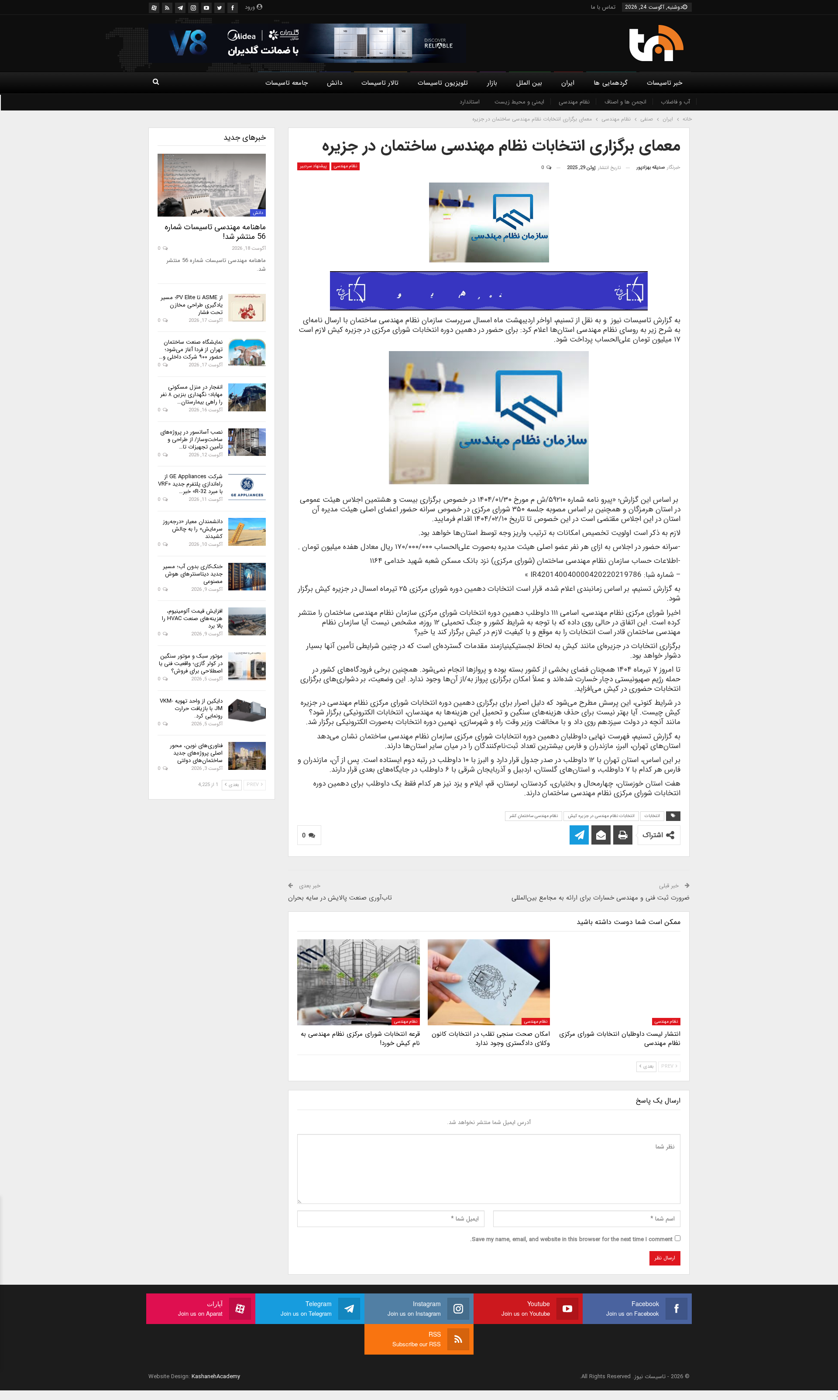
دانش (334, 83)
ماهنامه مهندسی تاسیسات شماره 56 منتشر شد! (215, 232)
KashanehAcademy (216, 1376)
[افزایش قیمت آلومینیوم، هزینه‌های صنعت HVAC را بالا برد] (247, 621)
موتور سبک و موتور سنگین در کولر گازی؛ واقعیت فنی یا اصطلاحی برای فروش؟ (191, 664)
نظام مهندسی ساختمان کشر (533, 816)
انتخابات (652, 816)
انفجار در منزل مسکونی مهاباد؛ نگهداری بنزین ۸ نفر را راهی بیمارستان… (191, 395)
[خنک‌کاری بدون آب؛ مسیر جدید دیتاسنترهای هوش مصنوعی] (247, 577)
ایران (567, 83)
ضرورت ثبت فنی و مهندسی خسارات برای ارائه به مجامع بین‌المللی (601, 898)
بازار (492, 83)
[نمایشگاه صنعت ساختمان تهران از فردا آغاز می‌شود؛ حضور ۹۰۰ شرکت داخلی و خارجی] (247, 352)
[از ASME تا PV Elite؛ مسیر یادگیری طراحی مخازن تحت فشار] (247, 308)
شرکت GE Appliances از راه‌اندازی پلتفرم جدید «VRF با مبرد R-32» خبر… (190, 484)
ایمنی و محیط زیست (519, 102)
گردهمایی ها (610, 83)
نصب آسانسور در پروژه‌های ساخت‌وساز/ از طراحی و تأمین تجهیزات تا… (191, 440)
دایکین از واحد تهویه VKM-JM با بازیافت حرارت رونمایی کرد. (191, 709)
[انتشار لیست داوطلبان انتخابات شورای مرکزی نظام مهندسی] (619, 982)
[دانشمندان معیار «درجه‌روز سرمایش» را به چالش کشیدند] (247, 532)
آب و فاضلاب (675, 102)
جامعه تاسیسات (286, 83)
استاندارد (470, 102)
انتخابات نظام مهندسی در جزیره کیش (601, 816)
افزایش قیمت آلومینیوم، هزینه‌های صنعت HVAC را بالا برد (192, 619)
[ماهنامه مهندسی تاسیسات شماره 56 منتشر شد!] (212, 185)
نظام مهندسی (574, 102)
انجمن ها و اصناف (625, 102)
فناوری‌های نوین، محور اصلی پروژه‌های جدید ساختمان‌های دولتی (196, 753)
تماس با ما (603, 7)
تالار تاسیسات (379, 83)
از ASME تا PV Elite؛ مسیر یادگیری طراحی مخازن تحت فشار (192, 305)
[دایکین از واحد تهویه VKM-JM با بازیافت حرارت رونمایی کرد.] (247, 711)
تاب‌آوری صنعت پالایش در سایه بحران (340, 898)
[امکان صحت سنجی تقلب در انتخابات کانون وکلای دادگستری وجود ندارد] (489, 982)
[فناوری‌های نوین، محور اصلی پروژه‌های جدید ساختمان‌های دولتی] (247, 756)
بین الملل (529, 83)
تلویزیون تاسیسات (442, 83)
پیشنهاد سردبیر (313, 166)
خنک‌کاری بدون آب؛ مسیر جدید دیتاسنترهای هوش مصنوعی (193, 574)
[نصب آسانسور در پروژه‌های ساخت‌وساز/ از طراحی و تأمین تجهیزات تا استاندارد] (247, 442)
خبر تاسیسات (664, 83)
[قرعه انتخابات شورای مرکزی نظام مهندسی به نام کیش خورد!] (358, 982)
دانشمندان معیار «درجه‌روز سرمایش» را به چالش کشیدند (193, 529)
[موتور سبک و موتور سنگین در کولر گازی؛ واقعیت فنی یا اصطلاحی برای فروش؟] (247, 666)
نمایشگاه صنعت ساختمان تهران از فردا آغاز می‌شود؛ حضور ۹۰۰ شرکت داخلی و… (191, 350)
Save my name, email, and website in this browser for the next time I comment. (571, 1239)
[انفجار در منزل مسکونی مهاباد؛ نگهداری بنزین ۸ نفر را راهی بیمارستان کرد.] (247, 397)
